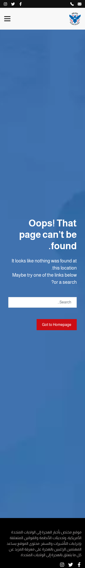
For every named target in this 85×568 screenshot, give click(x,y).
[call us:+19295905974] (72, 4)
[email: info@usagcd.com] (79, 4)
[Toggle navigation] (7, 18)
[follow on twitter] (13, 4)
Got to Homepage (56, 325)
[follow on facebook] (20, 4)
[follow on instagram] (5, 4)
